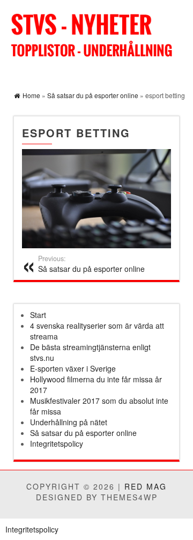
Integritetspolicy (56, 443)
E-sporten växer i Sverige (73, 368)
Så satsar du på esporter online (91, 264)
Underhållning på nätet (68, 422)
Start (38, 314)
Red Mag (145, 486)
